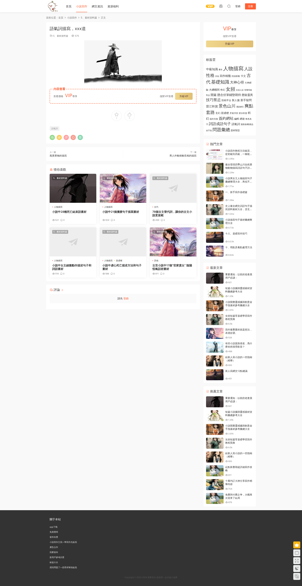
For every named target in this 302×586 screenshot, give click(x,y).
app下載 (53, 527)
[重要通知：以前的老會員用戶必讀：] (215, 278)
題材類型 (235, 130)
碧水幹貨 (243, 113)
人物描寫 (58, 207)
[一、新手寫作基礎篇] (215, 195)
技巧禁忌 (213, 100)
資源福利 (113, 6)
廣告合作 (54, 547)
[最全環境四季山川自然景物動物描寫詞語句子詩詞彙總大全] (215, 168)
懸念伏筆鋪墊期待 (229, 95)
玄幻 (217, 112)
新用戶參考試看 (57, 557)
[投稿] (221, 6)
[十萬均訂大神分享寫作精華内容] (215, 484)
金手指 (209, 130)
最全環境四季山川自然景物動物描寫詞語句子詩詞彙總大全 (238, 168)
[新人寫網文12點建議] (215, 374)
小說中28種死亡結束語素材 (69, 211)
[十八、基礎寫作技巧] (215, 237)
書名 (220, 69)
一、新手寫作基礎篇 (236, 192)
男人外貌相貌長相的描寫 (183, 155)
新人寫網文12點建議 (236, 370)
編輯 (236, 118)
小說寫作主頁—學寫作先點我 (63, 542)
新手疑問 (246, 100)
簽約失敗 (214, 119)
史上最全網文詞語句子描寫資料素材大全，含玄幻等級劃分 (238, 209)
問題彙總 (221, 129)
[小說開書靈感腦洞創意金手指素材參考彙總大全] (215, 305)
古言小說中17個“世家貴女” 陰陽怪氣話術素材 (172, 267)
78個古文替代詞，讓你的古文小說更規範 (172, 213)
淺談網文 (240, 106)
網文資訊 (97, 6)
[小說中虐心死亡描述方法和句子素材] (123, 241)
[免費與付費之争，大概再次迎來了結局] (215, 498)
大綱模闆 (214, 89)
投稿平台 (226, 100)
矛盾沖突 (234, 113)
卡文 (243, 76)
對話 (208, 95)
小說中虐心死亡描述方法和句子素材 (122, 267)
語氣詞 (54, 128)
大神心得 (237, 82)
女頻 (230, 89)
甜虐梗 (119, 260)
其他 (156, 260)
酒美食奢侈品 (247, 124)
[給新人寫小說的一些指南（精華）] (215, 360)
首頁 (68, 6)
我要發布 (54, 552)
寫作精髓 (225, 76)
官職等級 (248, 90)
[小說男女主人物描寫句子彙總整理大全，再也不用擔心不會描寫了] (215, 182)
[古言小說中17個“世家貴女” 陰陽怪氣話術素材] (173, 241)
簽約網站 (226, 118)
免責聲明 (54, 532)
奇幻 (222, 89)
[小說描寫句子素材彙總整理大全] (215, 223)
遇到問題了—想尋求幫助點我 (63, 567)
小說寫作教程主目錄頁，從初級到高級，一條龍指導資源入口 (238, 154)
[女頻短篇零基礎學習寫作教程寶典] (215, 319)
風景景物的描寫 (58, 155)
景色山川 (227, 105)
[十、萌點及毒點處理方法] (215, 251)
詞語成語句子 (220, 124)
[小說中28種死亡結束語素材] (73, 188)
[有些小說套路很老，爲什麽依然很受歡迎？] (215, 347)
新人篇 (236, 100)
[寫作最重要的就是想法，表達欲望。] (215, 333)
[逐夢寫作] (52, 6)
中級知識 (212, 69)
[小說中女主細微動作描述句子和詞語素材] (73, 241)
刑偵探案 (236, 76)
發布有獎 (54, 537)
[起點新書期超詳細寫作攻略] (215, 470)
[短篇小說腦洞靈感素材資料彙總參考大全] (215, 291)
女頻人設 (240, 90)
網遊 (242, 118)
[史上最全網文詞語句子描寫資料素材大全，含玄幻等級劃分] (215, 209)
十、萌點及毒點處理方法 (238, 247)
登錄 (126, 298)
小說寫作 (81, 6)
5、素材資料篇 (60, 35)
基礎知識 (220, 82)
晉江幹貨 (212, 106)
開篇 (214, 95)
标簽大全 (54, 562)
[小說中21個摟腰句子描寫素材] (123, 188)
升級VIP (183, 96)
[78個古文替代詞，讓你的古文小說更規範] (173, 188)
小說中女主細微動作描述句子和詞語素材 (71, 267)
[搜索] (229, 6)
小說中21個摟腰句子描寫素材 (120, 211)
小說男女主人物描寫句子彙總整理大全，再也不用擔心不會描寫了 (238, 182)
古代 (156, 207)
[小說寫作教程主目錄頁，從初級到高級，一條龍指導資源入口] (215, 154)
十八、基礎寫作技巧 (236, 233)
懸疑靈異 (247, 95)
